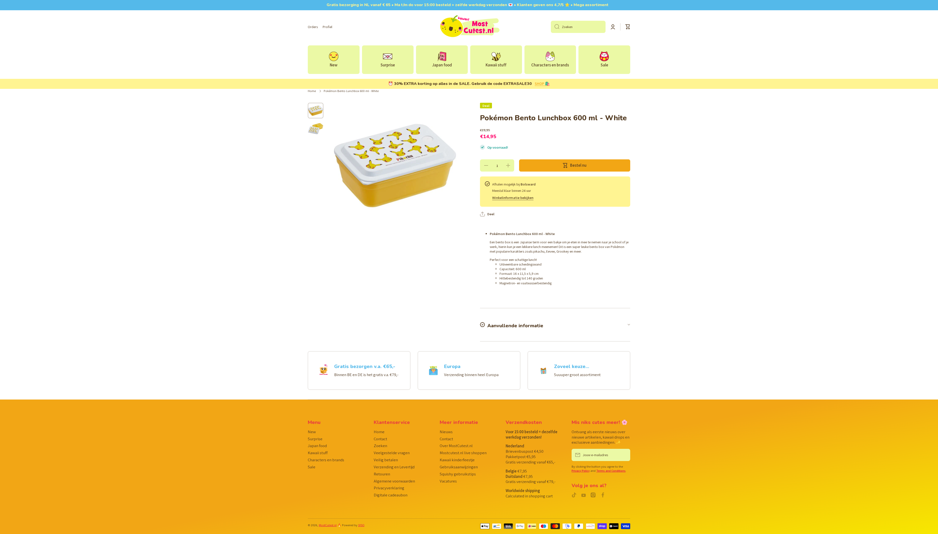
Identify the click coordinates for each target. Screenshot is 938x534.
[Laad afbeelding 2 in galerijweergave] (315, 128)
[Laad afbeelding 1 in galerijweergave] (315, 110)
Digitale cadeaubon (390, 495)
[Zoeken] (555, 27)
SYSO (361, 525)
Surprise (315, 439)
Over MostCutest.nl (456, 445)
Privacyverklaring (389, 488)
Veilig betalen (386, 459)
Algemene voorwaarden (394, 481)
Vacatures (448, 481)
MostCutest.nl (328, 525)
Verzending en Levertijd (394, 467)
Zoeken (380, 445)
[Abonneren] (624, 455)
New (312, 431)
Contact (380, 439)
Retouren (382, 474)
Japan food (317, 445)
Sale (311, 467)
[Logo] (469, 27)
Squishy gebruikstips (458, 474)
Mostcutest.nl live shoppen (463, 452)
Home (312, 91)
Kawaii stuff (318, 452)
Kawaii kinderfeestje (457, 459)
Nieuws (446, 431)
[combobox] (578, 27)
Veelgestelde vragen (392, 452)
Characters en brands (326, 459)
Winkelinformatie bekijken (512, 197)
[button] (627, 26)
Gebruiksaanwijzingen (459, 467)
